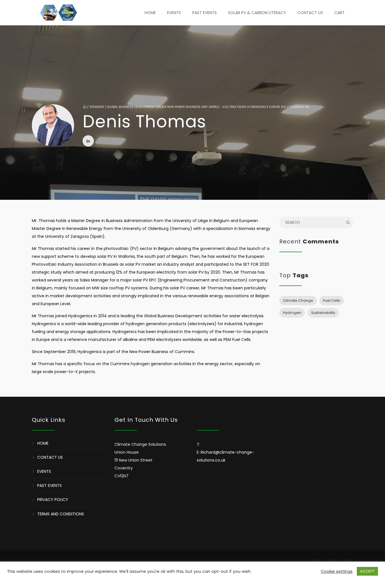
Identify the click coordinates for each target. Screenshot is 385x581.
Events (174, 12)
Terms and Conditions (60, 514)
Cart (339, 12)
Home (150, 12)
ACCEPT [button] (367, 571)
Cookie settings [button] (337, 571)
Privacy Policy (52, 500)
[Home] (58, 12)
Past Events (204, 12)
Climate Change (298, 300)
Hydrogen (292, 312)
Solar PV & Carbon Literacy (257, 12)
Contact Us (310, 12)
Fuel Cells (331, 300)
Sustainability (323, 312)
